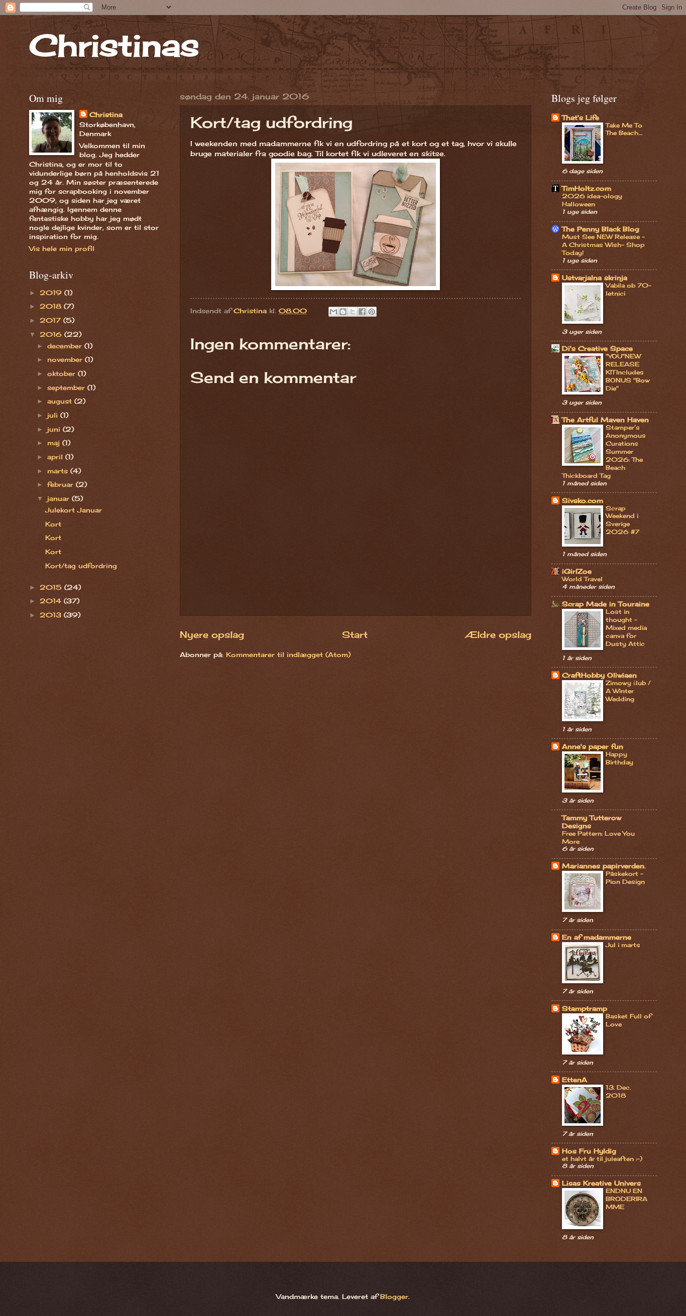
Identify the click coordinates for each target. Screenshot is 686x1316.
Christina (106, 114)
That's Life (580, 117)
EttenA (574, 1080)
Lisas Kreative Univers (601, 1183)
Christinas (114, 45)
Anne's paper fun (592, 746)
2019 (52, 293)
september (67, 387)
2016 (52, 334)
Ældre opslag (498, 634)
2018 (52, 306)
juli (53, 415)
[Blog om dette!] (343, 312)
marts (58, 471)
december (65, 346)
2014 (52, 601)
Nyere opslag (212, 634)
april (56, 457)
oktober (62, 373)
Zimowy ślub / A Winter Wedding (628, 691)
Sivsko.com (582, 500)
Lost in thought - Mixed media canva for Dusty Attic (626, 627)
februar (61, 484)
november (66, 359)
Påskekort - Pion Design (625, 877)
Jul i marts (623, 945)
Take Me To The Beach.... (624, 129)
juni (55, 429)
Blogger (394, 1296)
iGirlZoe (577, 571)
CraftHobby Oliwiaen (599, 675)
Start (355, 634)
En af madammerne (596, 937)
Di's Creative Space (597, 348)
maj (54, 443)
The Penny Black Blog (600, 229)
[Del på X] (353, 312)
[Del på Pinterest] (372, 312)
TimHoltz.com (586, 188)
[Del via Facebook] (362, 312)
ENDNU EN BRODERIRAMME (626, 1199)
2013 (52, 615)
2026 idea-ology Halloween (592, 200)
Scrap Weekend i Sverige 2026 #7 (622, 520)
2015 (52, 587)
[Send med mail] (333, 312)
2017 (51, 320)
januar (59, 498)
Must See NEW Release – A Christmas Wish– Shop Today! (603, 244)
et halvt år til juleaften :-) (602, 1158)
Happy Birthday (619, 758)
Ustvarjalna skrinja (594, 278)
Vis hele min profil (61, 248)
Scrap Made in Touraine (605, 604)
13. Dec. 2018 (618, 1091)
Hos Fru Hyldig (589, 1151)
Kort (53, 524)
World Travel (582, 579)
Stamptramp (584, 1008)
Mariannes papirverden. (604, 866)
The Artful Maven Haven (605, 420)
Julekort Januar (73, 510)
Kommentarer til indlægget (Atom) (288, 654)
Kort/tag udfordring (81, 566)
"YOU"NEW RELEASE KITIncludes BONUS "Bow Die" (628, 372)
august (60, 401)
